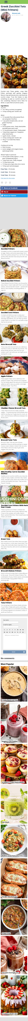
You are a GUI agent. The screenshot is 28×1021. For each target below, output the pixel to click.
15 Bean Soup (6, 933)
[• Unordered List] (17, 629)
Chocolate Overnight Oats (10, 973)
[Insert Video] (9, 632)
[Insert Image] (7, 632)
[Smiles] (23, 632)
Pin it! (6, 192)
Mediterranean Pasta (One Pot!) (12, 856)
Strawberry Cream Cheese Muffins (13, 782)
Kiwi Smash (5, 822)
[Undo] (4, 629)
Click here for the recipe (8, 178)
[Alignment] (20, 632)
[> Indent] (4, 632)
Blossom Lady (16, 13)
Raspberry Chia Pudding (9, 741)
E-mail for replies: (7, 624)
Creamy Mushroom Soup (10, 700)
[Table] (12, 632)
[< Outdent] (23, 629)
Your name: (6, 620)
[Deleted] (15, 629)
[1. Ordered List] (20, 629)
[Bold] (9, 629)
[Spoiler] (17, 632)
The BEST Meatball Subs (9, 897)
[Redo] (7, 629)
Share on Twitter (10, 196)
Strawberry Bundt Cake (9, 1014)
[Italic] (12, 629)
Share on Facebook (11, 188)
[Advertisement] (14, 38)
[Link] (15, 632)
